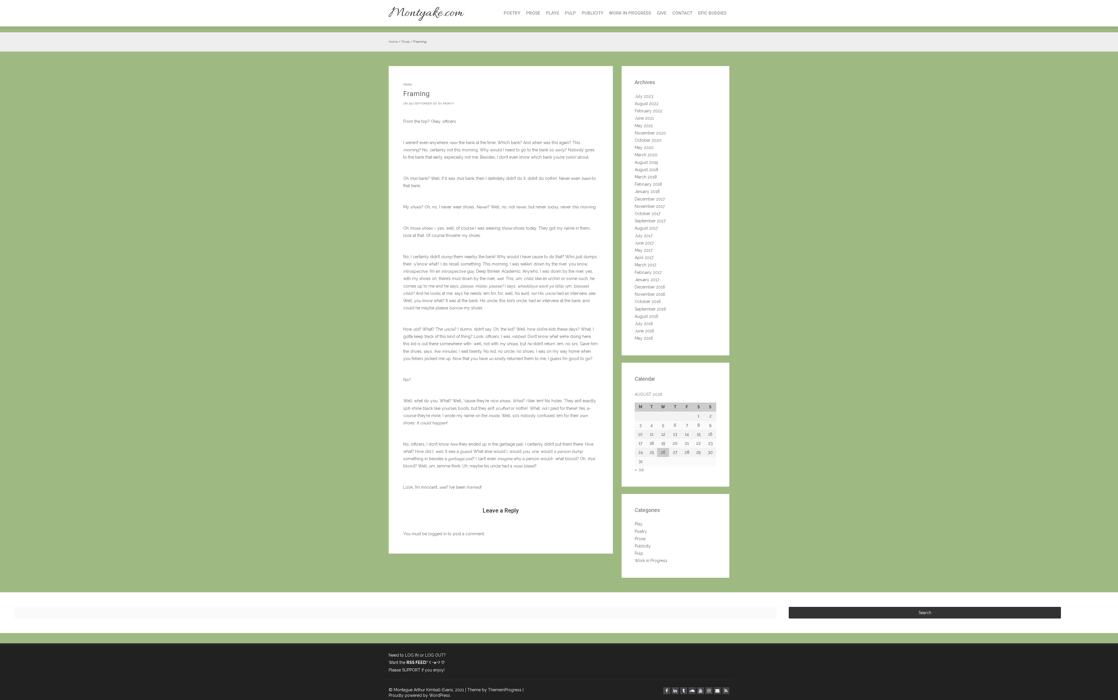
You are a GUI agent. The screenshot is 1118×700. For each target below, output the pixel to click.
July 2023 (644, 96)
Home (393, 42)
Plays (552, 13)
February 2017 (648, 272)
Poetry (512, 13)
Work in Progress (630, 13)
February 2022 (648, 111)
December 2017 (650, 199)
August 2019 (646, 162)
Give (661, 13)
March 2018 (646, 177)
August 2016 (646, 316)
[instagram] (708, 690)
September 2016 (650, 309)
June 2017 (644, 243)
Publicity (592, 13)
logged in (437, 533)
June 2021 (644, 118)
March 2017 (645, 265)
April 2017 (644, 257)
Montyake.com (426, 13)
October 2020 (648, 140)
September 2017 (650, 221)
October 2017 (647, 213)
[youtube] (700, 690)
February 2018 (648, 184)
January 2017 (647, 279)
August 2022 (647, 103)
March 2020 (646, 155)
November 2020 (650, 133)
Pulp (570, 13)
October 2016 (648, 301)
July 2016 (644, 323)
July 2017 (643, 235)
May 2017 (643, 250)
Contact (682, 13)
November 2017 (650, 206)
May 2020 (644, 147)
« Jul (639, 469)
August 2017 (646, 228)
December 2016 (650, 287)
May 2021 (644, 125)
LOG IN (412, 655)
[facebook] (666, 690)
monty (448, 103)
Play (639, 524)
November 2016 (650, 294)
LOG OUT (434, 655)
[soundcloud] (692, 690)
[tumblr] (683, 690)
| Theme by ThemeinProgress (493, 689)
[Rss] (725, 690)
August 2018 (646, 169)
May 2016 (644, 338)
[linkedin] (675, 690)
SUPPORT (411, 670)
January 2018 (647, 191)
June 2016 (644, 331)
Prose (533, 13)
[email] (717, 690)
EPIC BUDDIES (712, 13)
